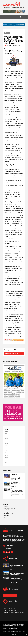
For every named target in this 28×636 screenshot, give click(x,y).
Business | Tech (18, 607)
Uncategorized (11, 615)
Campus (6, 431)
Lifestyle (6, 460)
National (6, 436)
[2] (14, 341)
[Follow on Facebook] (4, 552)
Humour (17, 612)
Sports (6, 457)
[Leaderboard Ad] (14, 25)
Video (17, 615)
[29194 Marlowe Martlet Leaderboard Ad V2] (14, 12)
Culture (10, 608)
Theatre (6, 455)
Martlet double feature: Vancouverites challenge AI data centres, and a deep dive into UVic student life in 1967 (17, 493)
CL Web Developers (16, 633)
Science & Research (16, 614)
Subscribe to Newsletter (10, 353)
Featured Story (6, 610)
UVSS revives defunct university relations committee (16, 485)
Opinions (7, 32)
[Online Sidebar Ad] (13, 421)
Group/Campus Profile (8, 612)
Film (5, 448)
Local (6, 433)
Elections (15, 608)
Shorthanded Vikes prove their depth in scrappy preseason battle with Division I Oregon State (16, 477)
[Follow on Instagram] (7, 552)
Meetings (22, 612)
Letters (6, 443)
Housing (6, 462)
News (6, 445)
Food (6, 450)
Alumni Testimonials (8, 607)
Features (13, 610)
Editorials (7, 440)
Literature (7, 452)
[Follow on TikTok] (12, 552)
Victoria (6, 438)
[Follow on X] (9, 552)
